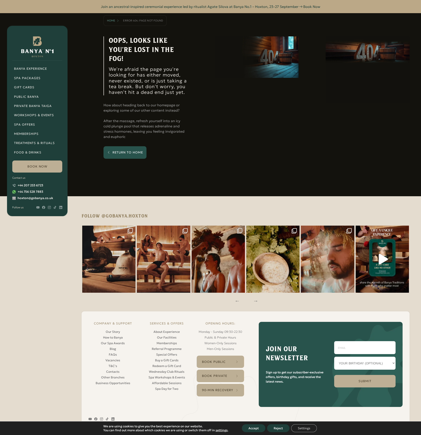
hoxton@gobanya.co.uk (35, 198)
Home (111, 20)
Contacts (113, 372)
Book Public (214, 362)
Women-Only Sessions (220, 343)
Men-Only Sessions (220, 349)
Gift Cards (24, 87)
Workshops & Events (34, 115)
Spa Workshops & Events (166, 377)
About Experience (166, 332)
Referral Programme (167, 349)
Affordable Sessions (167, 383)
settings (222, 430)
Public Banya (26, 97)
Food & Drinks (27, 152)
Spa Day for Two (166, 389)
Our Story (113, 332)
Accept (253, 428)
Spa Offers (24, 125)
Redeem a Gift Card (166, 366)
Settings (304, 428)
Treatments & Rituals (34, 143)
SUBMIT (365, 381)
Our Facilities (167, 337)
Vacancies (112, 360)
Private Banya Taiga (33, 106)
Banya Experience (30, 69)
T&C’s (113, 366)
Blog (113, 349)
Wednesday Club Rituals (166, 372)
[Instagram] (109, 259)
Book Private (214, 376)
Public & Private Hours (220, 337)
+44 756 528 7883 (30, 192)
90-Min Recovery (217, 390)
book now (37, 166)
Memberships (26, 134)
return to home (127, 152)
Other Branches (113, 377)
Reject (278, 428)
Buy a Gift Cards (166, 360)
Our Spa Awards (113, 343)
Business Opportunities (113, 383)
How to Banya (113, 337)
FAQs (113, 355)
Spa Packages (27, 78)
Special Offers (166, 355)
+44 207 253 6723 (30, 185)
